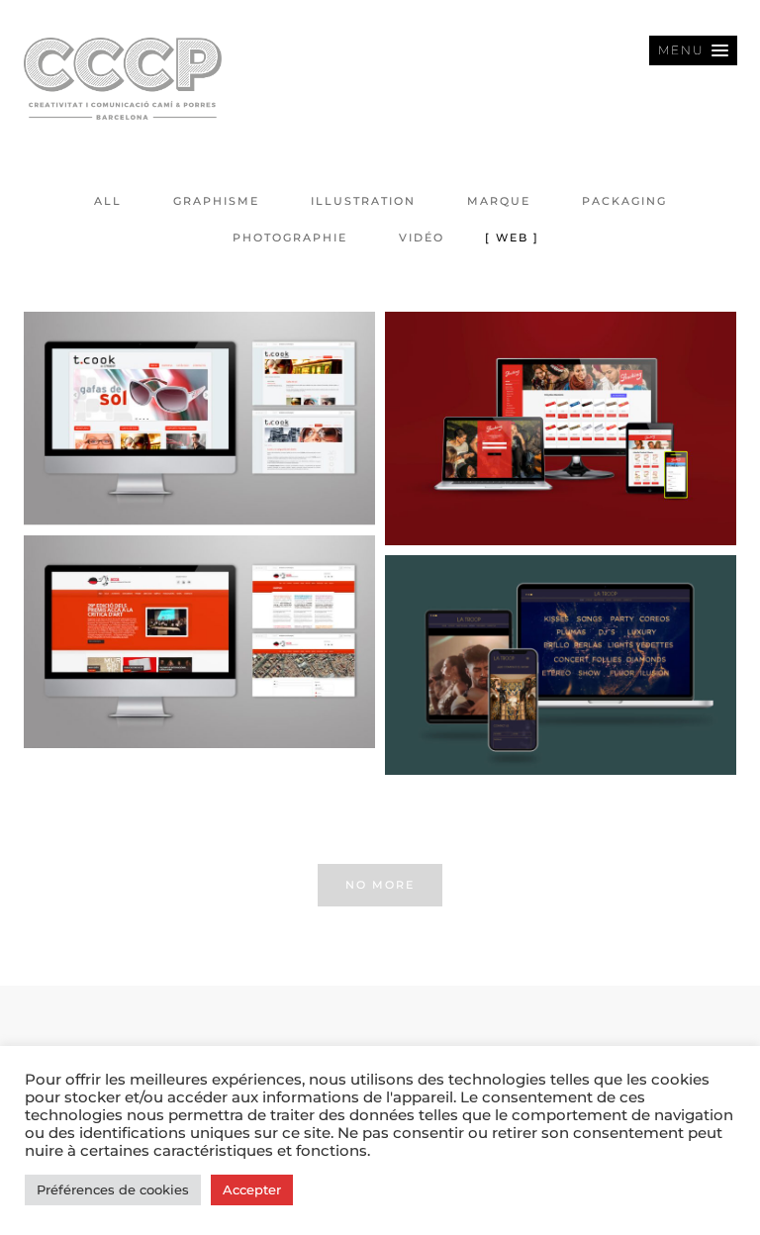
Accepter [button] (252, 1189)
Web (512, 237)
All (108, 201)
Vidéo (421, 237)
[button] (693, 50)
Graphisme (216, 201)
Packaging (624, 201)
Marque (498, 201)
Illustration (363, 201)
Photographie (290, 237)
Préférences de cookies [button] (113, 1189)
